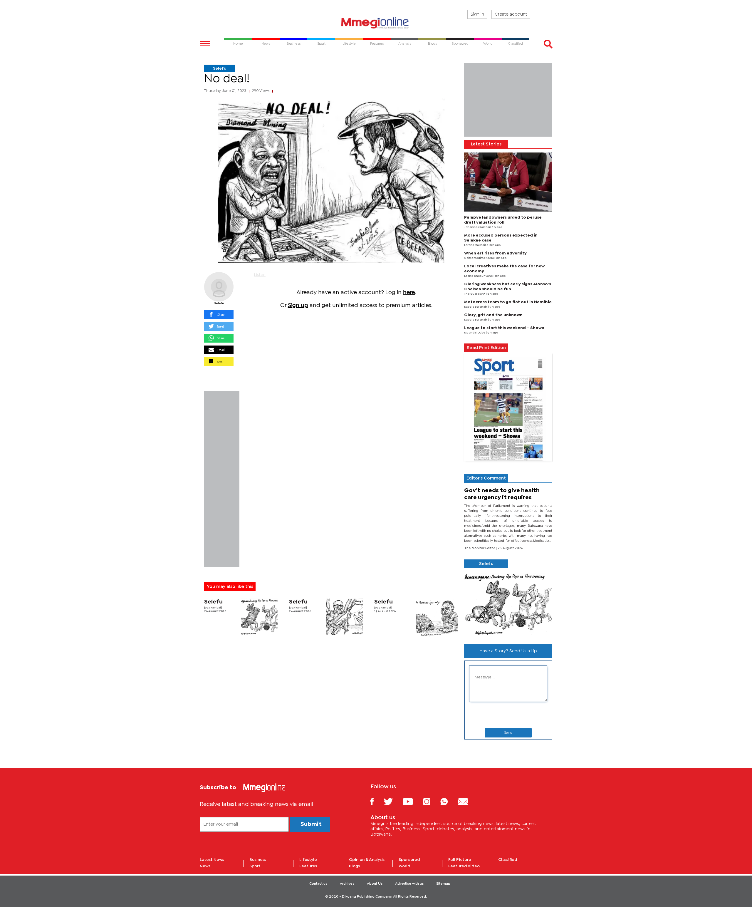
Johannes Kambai (477, 227)
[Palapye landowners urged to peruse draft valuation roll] (508, 182)
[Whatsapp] (448, 801)
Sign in (477, 14)
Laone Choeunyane (479, 276)
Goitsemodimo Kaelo (479, 258)
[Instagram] (431, 801)
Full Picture (459, 859)
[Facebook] (376, 801)
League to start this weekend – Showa (504, 328)
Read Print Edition (486, 348)
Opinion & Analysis (367, 859)
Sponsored (409, 859)
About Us (374, 883)
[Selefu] (219, 286)
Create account (511, 14)
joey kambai (212, 607)
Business (257, 859)
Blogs (354, 866)
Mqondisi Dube (475, 332)
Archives (347, 883)
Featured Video (464, 866)
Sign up (298, 305)
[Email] (467, 801)
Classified (507, 859)
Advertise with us (409, 883)
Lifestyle (308, 859)
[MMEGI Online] (376, 23)
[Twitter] (393, 801)
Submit (311, 824)
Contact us (318, 883)
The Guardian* (475, 294)
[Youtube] (412, 801)
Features (308, 866)
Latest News (212, 859)
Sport (255, 866)
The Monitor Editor (480, 548)
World (404, 866)
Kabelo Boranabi (476, 307)
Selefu (219, 68)
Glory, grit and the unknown (493, 315)
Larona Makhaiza (476, 245)
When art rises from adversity (495, 253)
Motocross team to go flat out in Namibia (508, 302)
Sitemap (443, 883)
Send (508, 732)
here (409, 292)
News (205, 866)
